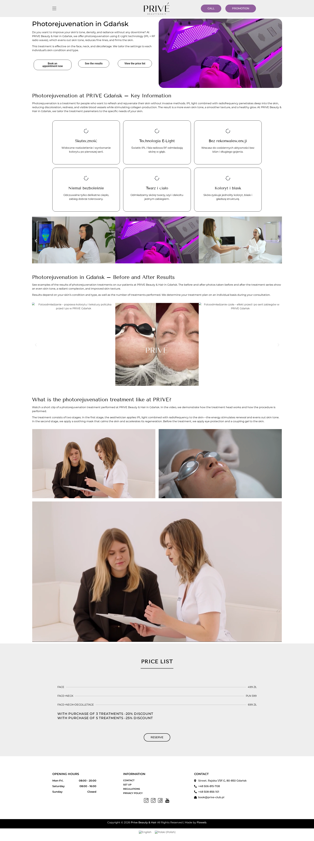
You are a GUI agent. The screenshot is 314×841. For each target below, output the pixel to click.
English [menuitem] (146, 832)
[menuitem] (145, 832)
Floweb (201, 822)
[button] (36, 240)
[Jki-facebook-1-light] (160, 800)
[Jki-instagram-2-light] (146, 800)
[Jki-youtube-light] (167, 800)
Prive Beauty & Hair (144, 822)
